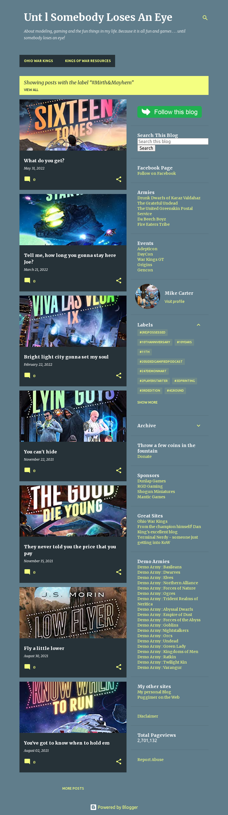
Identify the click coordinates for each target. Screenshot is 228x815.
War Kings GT (150, 259)
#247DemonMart (153, 371)
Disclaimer (147, 716)
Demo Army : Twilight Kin (162, 662)
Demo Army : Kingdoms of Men (167, 651)
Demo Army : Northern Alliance (167, 582)
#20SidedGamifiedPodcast (161, 361)
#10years (184, 342)
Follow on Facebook (156, 173)
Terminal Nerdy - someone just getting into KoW (167, 540)
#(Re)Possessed (152, 332)
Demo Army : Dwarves (158, 572)
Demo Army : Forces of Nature (166, 588)
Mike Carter (179, 293)
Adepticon (147, 248)
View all (31, 90)
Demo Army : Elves (155, 577)
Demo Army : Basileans (159, 566)
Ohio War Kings (38, 61)
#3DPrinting (184, 380)
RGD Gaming (150, 486)
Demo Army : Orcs (154, 635)
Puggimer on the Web (158, 697)
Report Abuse (150, 759)
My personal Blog (154, 691)
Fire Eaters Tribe (153, 224)
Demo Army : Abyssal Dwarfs (165, 609)
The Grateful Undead (157, 203)
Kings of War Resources (88, 61)
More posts (73, 788)
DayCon (145, 254)
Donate (144, 456)
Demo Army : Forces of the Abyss (168, 619)
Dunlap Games (151, 480)
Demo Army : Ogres (156, 593)
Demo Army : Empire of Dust (164, 614)
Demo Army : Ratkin (156, 656)
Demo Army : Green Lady (161, 646)
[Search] (205, 17)
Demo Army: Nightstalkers (163, 630)
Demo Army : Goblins (157, 625)
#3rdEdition (150, 390)
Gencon (145, 270)
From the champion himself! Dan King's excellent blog (169, 529)
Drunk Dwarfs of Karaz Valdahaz (168, 197)
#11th (145, 352)
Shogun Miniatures (156, 491)
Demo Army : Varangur (159, 667)
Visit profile (175, 301)
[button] (118, 179)
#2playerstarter (154, 380)
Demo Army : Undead (157, 641)
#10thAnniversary (155, 342)
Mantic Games (151, 496)
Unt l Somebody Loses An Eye (98, 17)
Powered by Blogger (117, 807)
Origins (144, 264)
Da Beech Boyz (151, 219)
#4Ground (175, 390)
